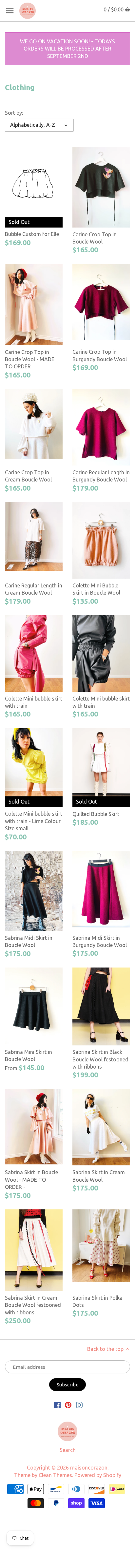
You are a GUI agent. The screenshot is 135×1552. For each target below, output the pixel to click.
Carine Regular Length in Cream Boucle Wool (33, 589)
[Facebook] (57, 1404)
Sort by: (14, 113)
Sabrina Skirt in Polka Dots (97, 1301)
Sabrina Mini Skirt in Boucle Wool (28, 1055)
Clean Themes (55, 1475)
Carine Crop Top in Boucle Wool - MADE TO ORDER (29, 359)
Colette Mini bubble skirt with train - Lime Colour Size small (33, 821)
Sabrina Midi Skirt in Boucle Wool (28, 941)
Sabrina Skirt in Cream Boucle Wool (98, 1175)
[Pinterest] (68, 1404)
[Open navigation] (10, 11)
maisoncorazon (88, 1468)
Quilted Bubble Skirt (95, 814)
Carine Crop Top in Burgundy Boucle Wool (99, 355)
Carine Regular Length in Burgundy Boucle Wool (101, 475)
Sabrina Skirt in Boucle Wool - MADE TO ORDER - (31, 1179)
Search (68, 1450)
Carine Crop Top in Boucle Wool (94, 237)
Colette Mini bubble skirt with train (33, 702)
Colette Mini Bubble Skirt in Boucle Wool (96, 589)
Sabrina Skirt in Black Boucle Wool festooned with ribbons (100, 1059)
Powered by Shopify (97, 1475)
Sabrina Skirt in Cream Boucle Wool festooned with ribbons (33, 1305)
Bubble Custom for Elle (32, 234)
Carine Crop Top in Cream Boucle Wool (28, 475)
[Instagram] (79, 1404)
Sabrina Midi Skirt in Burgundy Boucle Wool (99, 941)
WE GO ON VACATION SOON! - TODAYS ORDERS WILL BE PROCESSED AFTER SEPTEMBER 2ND (67, 48)
